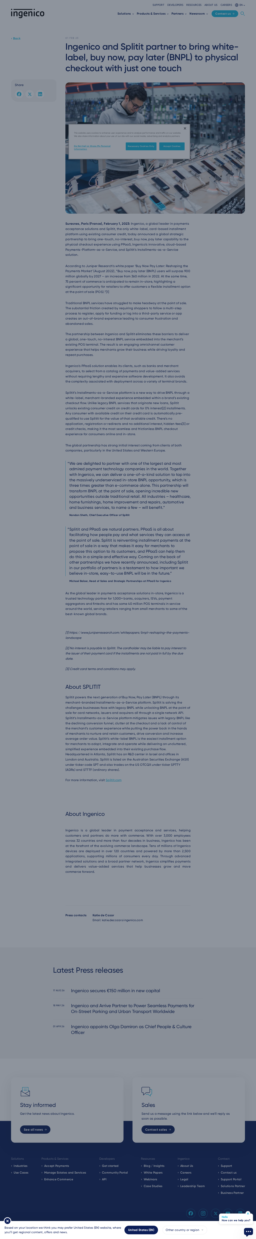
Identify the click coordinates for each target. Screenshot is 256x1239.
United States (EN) (141, 1230)
